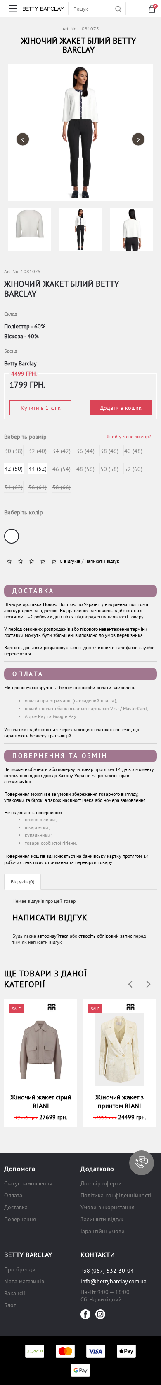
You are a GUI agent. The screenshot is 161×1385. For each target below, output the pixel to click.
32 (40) (37, 451)
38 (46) (109, 451)
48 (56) (85, 469)
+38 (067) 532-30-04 (107, 1270)
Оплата (28, 674)
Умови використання (107, 1207)
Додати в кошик (121, 407)
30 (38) (14, 451)
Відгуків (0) (22, 881)
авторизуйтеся (53, 936)
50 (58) (109, 469)
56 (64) (37, 487)
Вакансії (14, 1293)
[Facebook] (85, 1314)
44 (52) (37, 468)
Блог (10, 1305)
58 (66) (61, 487)
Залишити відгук (101, 1219)
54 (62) (14, 487)
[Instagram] (100, 1314)
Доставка (33, 591)
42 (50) (14, 468)
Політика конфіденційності (116, 1195)
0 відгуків (70, 561)
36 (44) (85, 451)
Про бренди (20, 1269)
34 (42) (61, 451)
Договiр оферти (101, 1183)
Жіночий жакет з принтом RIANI (119, 1101)
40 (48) (133, 451)
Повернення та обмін (59, 756)
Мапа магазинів (24, 1281)
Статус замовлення (28, 1183)
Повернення (20, 1219)
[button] (141, 1162)
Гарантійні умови (102, 1231)
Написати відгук (102, 561)
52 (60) (133, 469)
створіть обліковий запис (105, 936)
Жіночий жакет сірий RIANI (40, 1101)
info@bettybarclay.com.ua (113, 1281)
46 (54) (61, 469)
